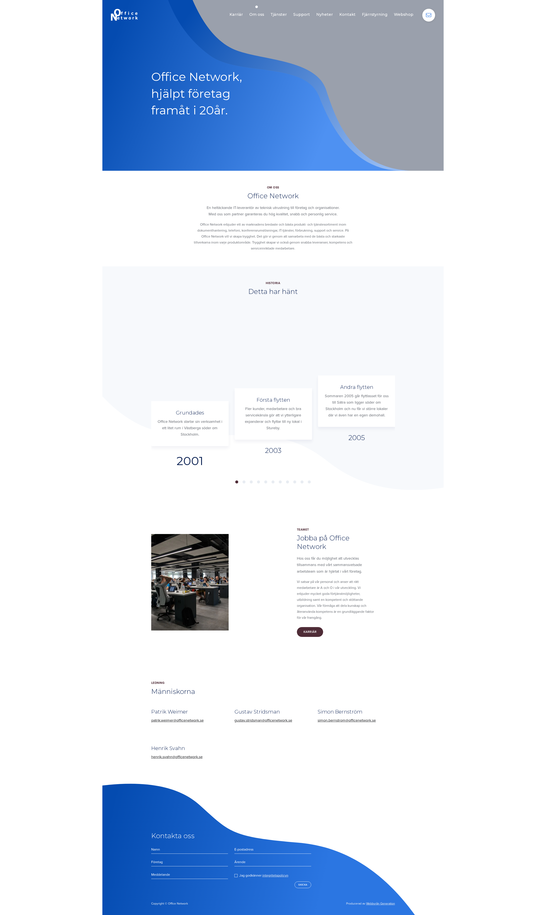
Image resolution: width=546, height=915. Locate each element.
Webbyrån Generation (380, 903)
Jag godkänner (263, 875)
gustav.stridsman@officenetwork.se (263, 720)
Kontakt (347, 14)
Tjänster (278, 14)
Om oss (256, 14)
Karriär (236, 14)
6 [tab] (273, 481)
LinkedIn (260, 904)
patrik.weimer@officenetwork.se (177, 720)
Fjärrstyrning (375, 14)
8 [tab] (287, 481)
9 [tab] (294, 481)
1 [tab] (236, 481)
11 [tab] (309, 481)
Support (301, 14)
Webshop (403, 14)
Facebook (270, 904)
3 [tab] (251, 481)
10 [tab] (302, 481)
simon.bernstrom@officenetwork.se (347, 720)
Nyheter (324, 14)
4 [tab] (258, 481)
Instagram (276, 903)
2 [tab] (244, 481)
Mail (428, 15)
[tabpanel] (190, 401)
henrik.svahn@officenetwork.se (177, 756)
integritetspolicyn (275, 875)
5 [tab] (265, 481)
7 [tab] (280, 481)
